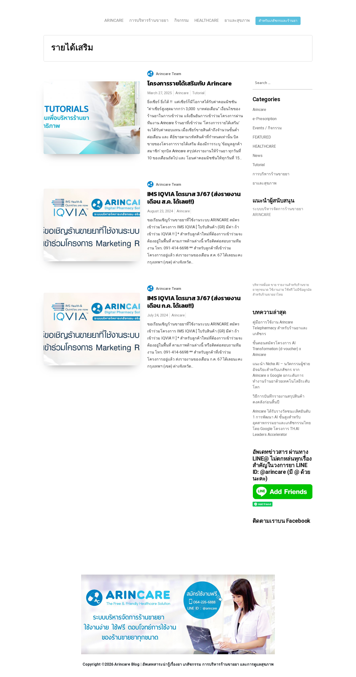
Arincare (114, 20)
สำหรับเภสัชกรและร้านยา (278, 20)
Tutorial (198, 93)
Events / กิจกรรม (267, 128)
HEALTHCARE (206, 20)
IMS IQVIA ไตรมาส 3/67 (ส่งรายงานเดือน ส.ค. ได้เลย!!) (194, 197)
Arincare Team (168, 74)
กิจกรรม (181, 20)
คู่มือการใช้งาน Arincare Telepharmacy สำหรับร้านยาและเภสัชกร (280, 328)
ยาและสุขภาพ (237, 20)
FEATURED (262, 137)
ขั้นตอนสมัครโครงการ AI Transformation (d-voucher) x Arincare (277, 349)
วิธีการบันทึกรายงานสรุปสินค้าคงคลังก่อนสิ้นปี (278, 399)
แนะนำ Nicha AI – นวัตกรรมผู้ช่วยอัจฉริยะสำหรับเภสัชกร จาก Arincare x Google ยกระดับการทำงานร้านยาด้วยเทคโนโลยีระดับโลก (281, 375)
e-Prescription (265, 119)
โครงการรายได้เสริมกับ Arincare (189, 83)
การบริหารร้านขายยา (149, 20)
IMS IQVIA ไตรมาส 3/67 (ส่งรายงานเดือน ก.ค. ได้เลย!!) (194, 301)
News (258, 156)
